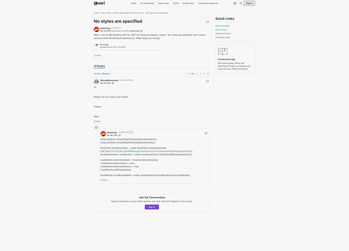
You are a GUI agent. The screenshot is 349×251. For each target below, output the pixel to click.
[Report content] (207, 22)
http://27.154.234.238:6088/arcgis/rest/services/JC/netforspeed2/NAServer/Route (147, 151)
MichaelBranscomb (109, 80)
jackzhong (105, 28)
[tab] (99, 66)
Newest (105, 73)
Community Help (222, 37)
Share (97, 55)
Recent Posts (221, 29)
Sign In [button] (152, 207)
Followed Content (223, 33)
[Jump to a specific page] (208, 74)
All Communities (222, 26)
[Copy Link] (141, 31)
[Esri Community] (99, 3)
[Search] (240, 3)
